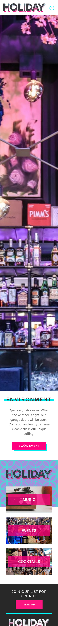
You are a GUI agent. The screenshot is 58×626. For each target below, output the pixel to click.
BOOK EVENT (29, 446)
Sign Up (29, 605)
